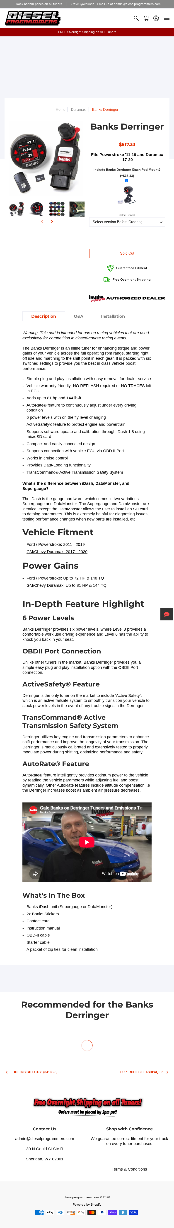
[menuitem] (136, 18)
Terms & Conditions (129, 1169)
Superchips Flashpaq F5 (141, 1072)
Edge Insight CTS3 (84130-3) (34, 1072)
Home (60, 109)
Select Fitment (127, 215)
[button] (136, 18)
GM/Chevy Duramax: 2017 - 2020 (57, 551)
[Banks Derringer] (17, 209)
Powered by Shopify (87, 1204)
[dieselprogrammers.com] (33, 18)
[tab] (43, 316)
